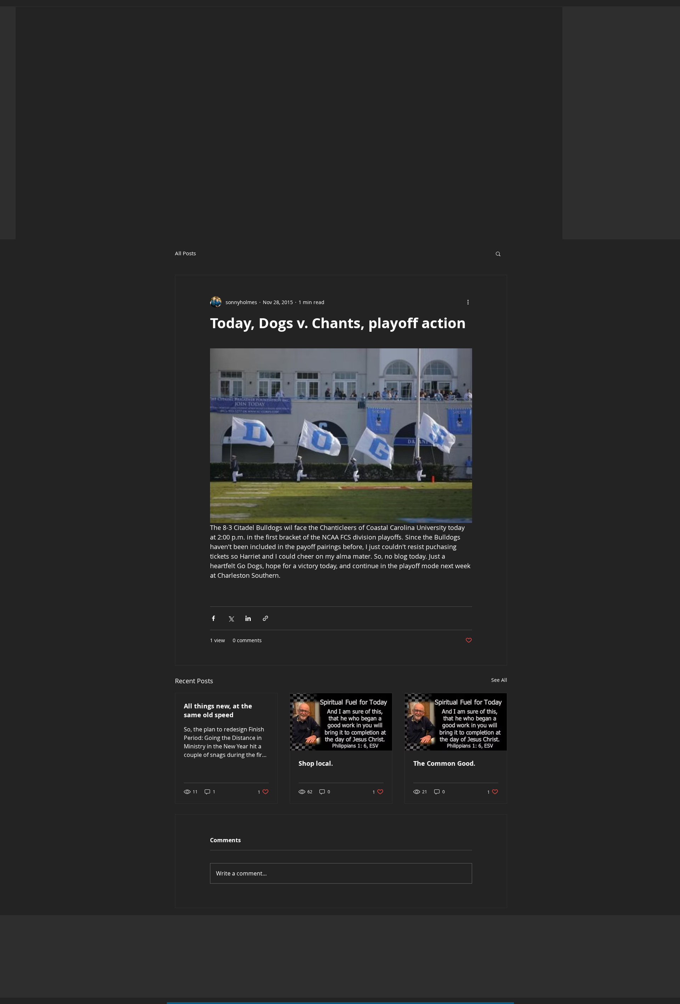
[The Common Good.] (456, 722)
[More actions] (468, 302)
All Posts (185, 253)
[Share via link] (265, 618)
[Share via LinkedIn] (248, 618)
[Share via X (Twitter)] (230, 618)
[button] (498, 253)
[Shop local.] (341, 722)
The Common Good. (444, 763)
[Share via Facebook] (213, 618)
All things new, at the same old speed (218, 710)
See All (499, 680)
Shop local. (316, 763)
